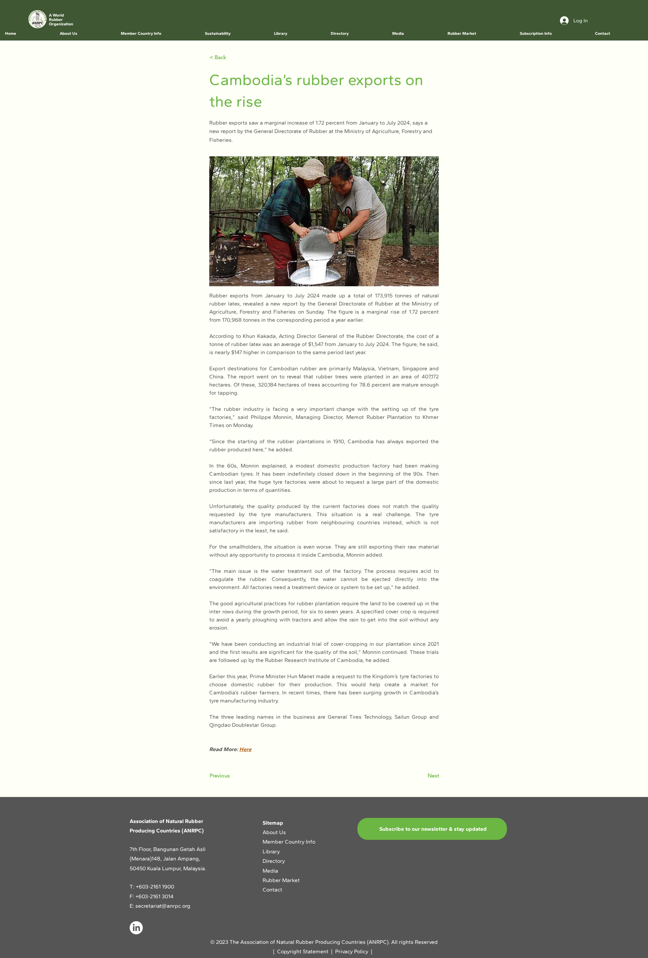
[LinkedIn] (136, 927)
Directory (274, 861)
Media (270, 871)
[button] (84, 33)
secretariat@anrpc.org (162, 906)
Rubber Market (281, 880)
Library (271, 851)
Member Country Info (289, 842)
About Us (275, 832)
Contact (272, 889)
